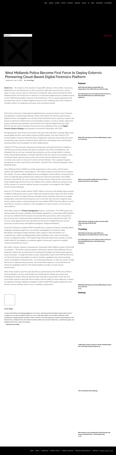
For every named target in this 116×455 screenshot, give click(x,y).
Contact (95, 450)
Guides (84, 3)
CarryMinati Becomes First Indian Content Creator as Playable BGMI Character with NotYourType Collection (94, 95)
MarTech (70, 3)
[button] (18, 19)
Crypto (63, 3)
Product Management (30, 211)
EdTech (57, 3)
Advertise (44, 450)
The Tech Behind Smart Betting (88, 391)
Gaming (51, 3)
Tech (45, 3)
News (92, 3)
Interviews (99, 3)
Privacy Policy (55, 450)
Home (32, 450)
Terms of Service (67, 450)
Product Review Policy (83, 450)
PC (88, 3)
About (37, 450)
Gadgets (77, 3)
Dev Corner (108, 3)
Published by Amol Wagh (12, 324)
